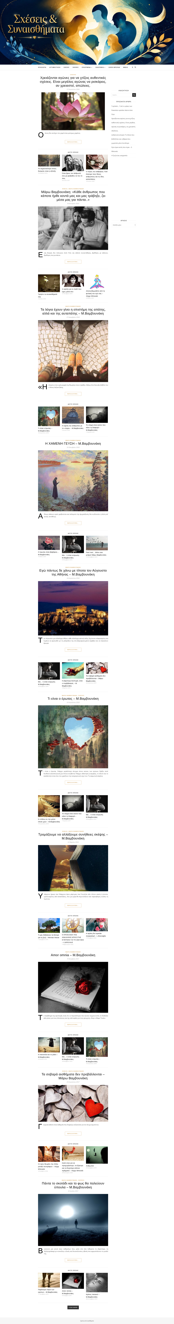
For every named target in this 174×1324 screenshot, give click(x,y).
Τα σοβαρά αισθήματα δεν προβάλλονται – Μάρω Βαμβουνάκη (96, 678)
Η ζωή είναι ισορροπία (119, 156)
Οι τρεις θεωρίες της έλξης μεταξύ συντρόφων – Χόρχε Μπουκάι (48, 1166)
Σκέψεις (76, 67)
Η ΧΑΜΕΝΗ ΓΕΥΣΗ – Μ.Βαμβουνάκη (73, 443)
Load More (73, 1307)
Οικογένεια (99, 67)
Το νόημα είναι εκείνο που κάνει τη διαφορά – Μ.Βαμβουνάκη (96, 427)
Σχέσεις (66, 67)
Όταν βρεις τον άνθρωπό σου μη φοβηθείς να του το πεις (72, 175)
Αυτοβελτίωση (54, 67)
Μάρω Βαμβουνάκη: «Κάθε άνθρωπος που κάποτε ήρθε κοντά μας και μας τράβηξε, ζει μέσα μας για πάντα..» (73, 196)
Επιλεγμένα (86, 67)
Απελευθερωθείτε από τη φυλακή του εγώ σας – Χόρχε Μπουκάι (95, 293)
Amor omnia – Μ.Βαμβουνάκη (73, 955)
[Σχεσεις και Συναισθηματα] (87, 32)
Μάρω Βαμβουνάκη (76, 189)
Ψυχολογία (42, 67)
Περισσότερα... (73, 142)
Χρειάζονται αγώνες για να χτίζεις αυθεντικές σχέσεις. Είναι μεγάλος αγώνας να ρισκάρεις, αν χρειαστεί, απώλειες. (73, 81)
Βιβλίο (125, 67)
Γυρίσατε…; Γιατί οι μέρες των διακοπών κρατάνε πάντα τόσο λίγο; (122, 110)
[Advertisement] (123, 188)
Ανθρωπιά (90, 1166)
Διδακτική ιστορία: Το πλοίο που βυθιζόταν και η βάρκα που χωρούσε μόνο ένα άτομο (122, 139)
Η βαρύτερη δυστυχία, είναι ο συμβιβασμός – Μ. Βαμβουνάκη (72, 683)
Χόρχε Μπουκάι (114, 67)
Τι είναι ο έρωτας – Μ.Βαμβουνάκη (73, 698)
